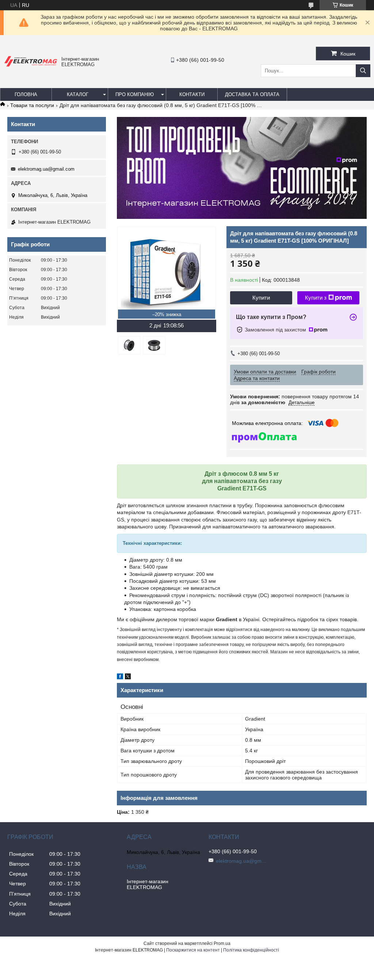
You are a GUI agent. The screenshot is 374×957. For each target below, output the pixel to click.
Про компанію (134, 94)
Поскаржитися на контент (193, 950)
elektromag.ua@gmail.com (46, 169)
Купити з (316, 298)
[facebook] (120, 677)
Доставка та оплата (252, 94)
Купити (261, 298)
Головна (26, 94)
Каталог (77, 94)
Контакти (192, 94)
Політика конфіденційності (251, 950)
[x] (128, 677)
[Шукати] (363, 70)
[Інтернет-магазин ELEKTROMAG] (31, 67)
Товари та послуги (32, 105)
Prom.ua (222, 943)
